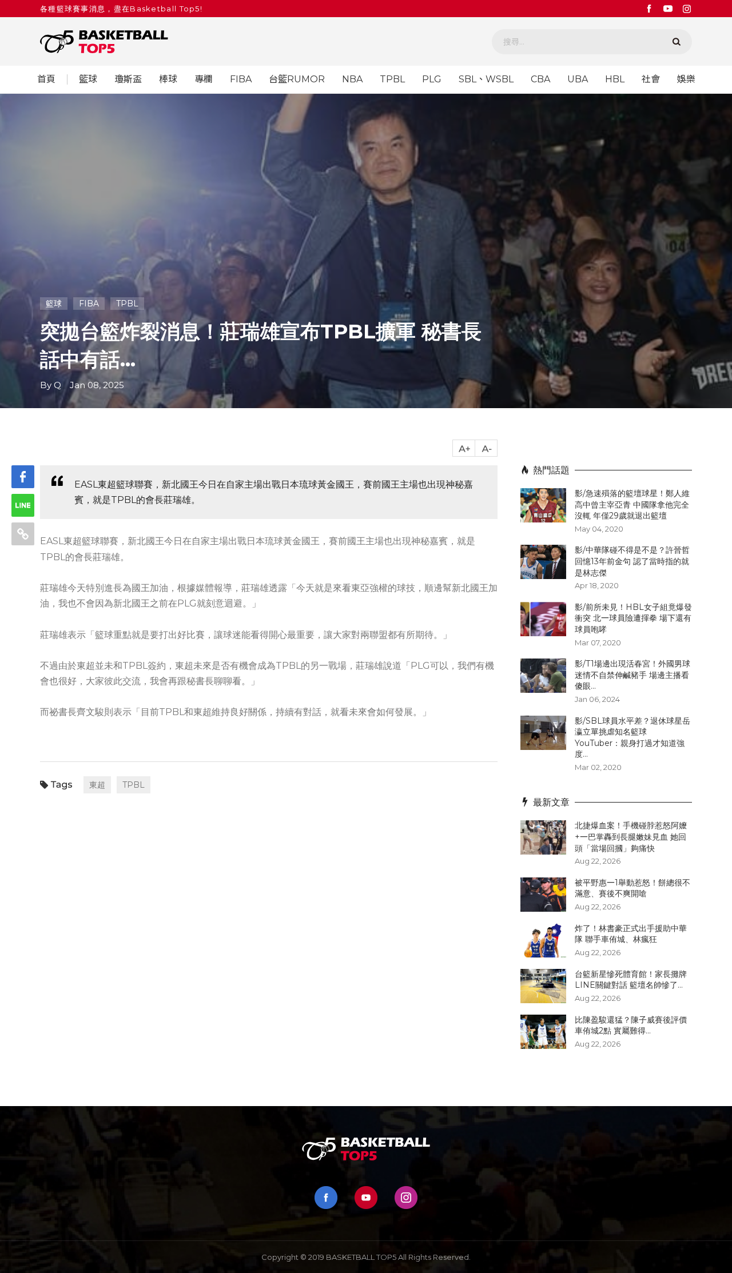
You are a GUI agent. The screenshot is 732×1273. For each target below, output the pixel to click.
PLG (431, 79)
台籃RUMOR (297, 79)
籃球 (88, 79)
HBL (614, 79)
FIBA (241, 79)
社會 (651, 79)
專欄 (203, 79)
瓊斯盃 (128, 79)
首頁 (46, 79)
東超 (97, 785)
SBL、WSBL (486, 79)
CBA (540, 79)
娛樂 (686, 79)
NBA (352, 79)
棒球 (168, 79)
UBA (577, 79)
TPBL (392, 79)
